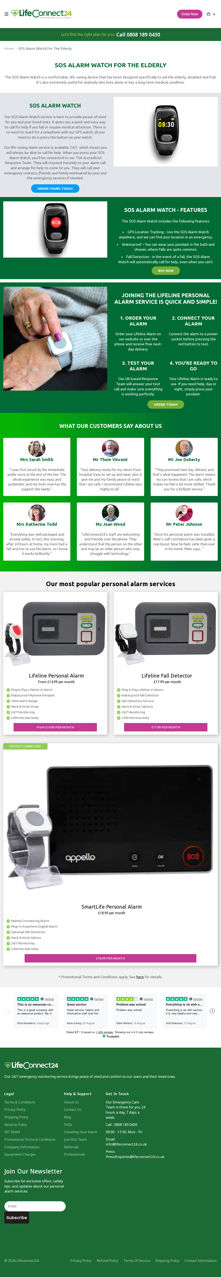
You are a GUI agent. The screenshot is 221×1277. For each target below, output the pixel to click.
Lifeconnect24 (28, 1260)
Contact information (201, 1260)
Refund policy (107, 1260)
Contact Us (72, 1109)
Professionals (74, 1154)
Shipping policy (167, 1260)
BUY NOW (166, 270)
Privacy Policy (14, 1109)
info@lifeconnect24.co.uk (126, 1144)
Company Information (21, 1147)
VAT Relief (12, 1132)
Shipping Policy (16, 1117)
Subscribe (16, 1217)
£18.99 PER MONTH (110, 958)
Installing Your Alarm (80, 1132)
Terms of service (136, 1260)
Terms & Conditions (19, 1102)
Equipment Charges (20, 1154)
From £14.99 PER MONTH (55, 727)
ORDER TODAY (166, 404)
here (140, 977)
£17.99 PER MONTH (165, 727)
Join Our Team (75, 1139)
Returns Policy (15, 1124)
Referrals (71, 1147)
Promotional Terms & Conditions (29, 1139)
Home (9, 48)
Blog (67, 1117)
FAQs (68, 1124)
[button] (6, 14)
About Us (71, 1102)
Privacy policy (81, 1260)
